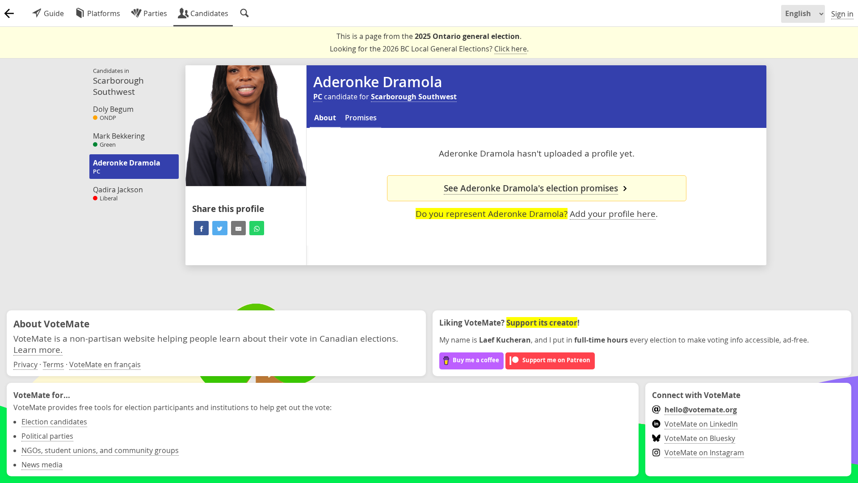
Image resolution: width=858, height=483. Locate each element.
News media (42, 465)
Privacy (25, 364)
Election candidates (54, 422)
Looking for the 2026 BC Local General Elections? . (429, 49)
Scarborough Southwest (414, 97)
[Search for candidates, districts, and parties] (244, 13)
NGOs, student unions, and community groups (100, 450)
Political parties (47, 436)
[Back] (9, 13)
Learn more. (38, 349)
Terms (53, 364)
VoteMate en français (105, 364)
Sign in (842, 14)
